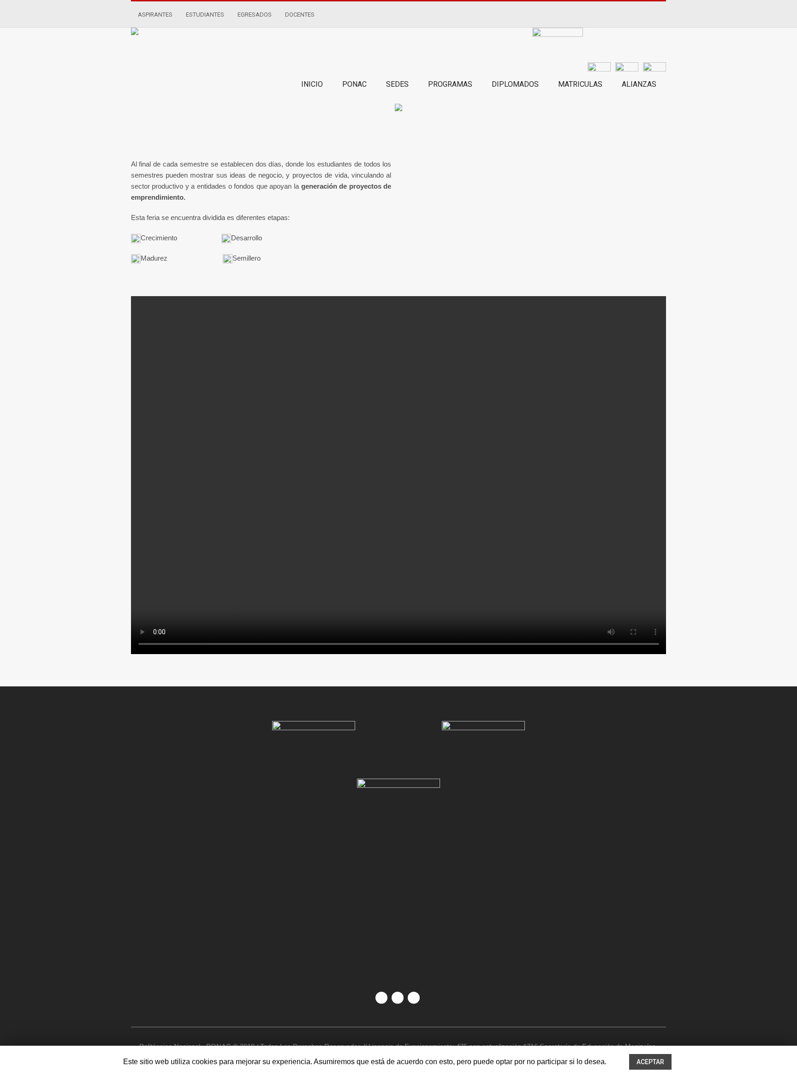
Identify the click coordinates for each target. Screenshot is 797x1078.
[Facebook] (381, 998)
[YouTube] (398, 998)
